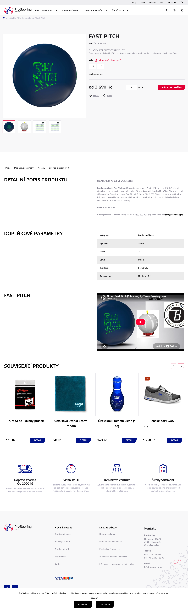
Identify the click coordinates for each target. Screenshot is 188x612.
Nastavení (94, 598)
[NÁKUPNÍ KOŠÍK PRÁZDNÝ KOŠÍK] (182, 10)
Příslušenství (60, 557)
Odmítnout (83, 605)
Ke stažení (172, 2)
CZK (181, 2)
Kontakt (152, 2)
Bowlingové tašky (62, 549)
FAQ (162, 2)
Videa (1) (41, 168)
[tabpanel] (25, 408)
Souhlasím (105, 605)
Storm (141, 243)
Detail (37, 440)
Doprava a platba (107, 534)
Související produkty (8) (59, 168)
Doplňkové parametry (24, 168)
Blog (134, 2)
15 (139, 252)
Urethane (142, 276)
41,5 (146, 427)
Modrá (141, 260)
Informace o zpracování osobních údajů (117, 564)
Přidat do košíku (172, 87)
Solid (150, 276)
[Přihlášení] (174, 10)
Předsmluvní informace (109, 549)
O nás (142, 2)
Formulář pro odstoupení (110, 542)
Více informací (162, 593)
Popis (7, 168)
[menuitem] (46, 10)
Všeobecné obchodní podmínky (113, 557)
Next (181, 366)
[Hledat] (167, 10)
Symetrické (143, 268)
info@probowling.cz (174, 215)
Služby (57, 564)
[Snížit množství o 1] (139, 87)
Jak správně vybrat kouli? (109, 60)
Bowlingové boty (62, 542)
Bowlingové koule (146, 235)
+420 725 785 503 (152, 555)
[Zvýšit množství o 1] (143, 87)
